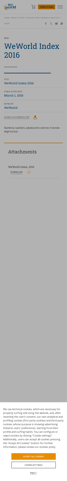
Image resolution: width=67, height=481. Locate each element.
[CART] (33, 7)
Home (7, 18)
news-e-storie (18, 18)
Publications (32, 18)
